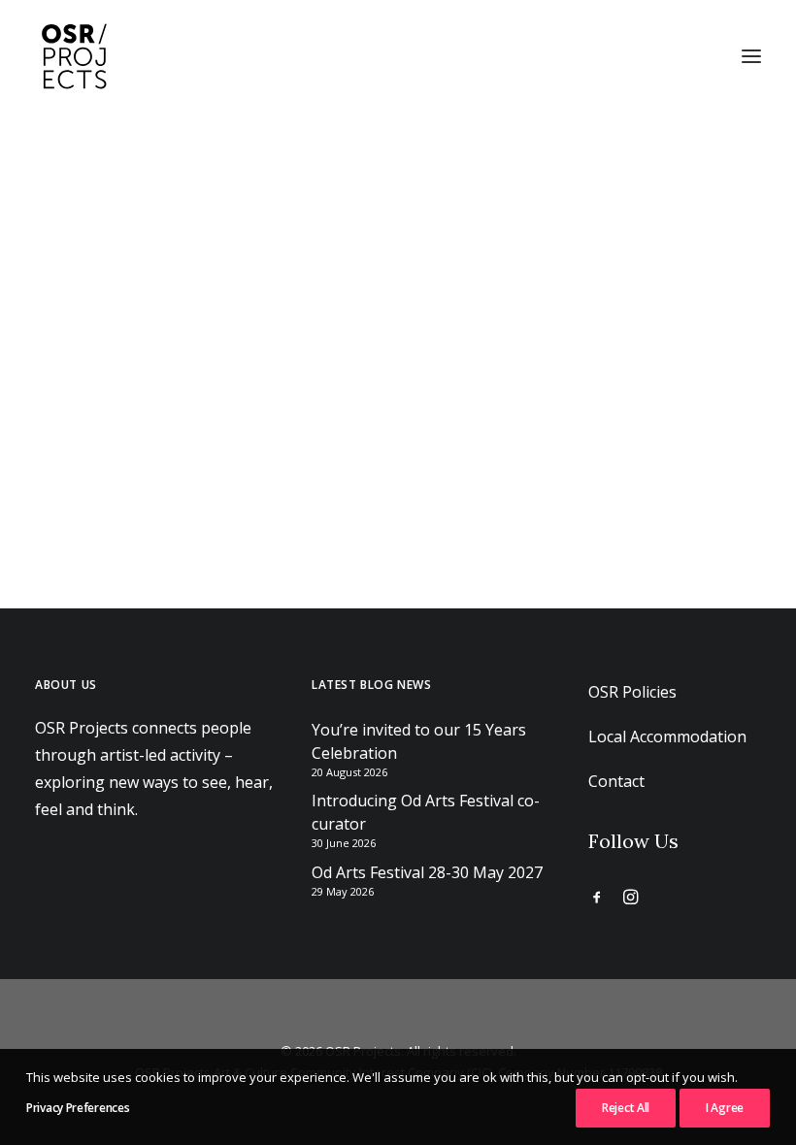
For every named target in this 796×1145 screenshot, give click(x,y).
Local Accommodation (667, 736)
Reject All (625, 1107)
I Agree (725, 1107)
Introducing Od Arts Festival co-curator (426, 812)
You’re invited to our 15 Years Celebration (419, 741)
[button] (751, 56)
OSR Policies (632, 692)
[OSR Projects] (74, 56)
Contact (616, 781)
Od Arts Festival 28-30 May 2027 (427, 872)
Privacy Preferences (77, 1107)
